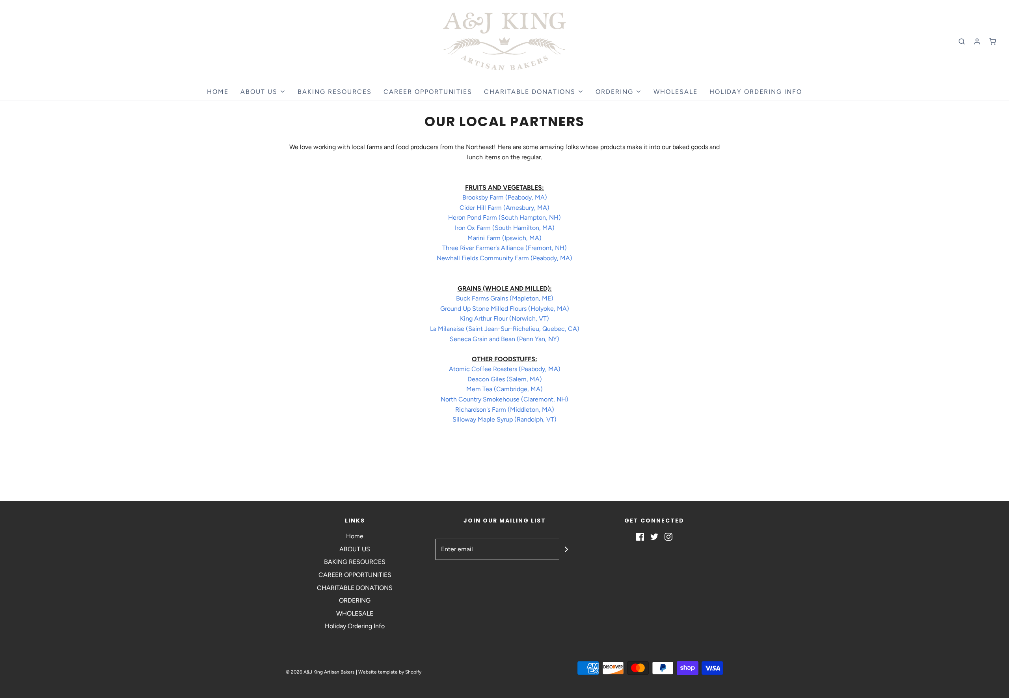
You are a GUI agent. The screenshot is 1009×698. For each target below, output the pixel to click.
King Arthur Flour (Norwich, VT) (504, 318)
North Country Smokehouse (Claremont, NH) (504, 399)
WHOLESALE (675, 91)
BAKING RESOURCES (335, 91)
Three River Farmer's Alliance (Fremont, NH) (504, 248)
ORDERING (354, 600)
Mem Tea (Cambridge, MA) (504, 389)
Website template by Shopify (389, 672)
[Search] (961, 41)
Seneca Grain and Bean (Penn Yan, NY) (504, 339)
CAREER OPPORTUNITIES (427, 91)
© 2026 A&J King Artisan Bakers (321, 672)
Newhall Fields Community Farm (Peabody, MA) (504, 258)
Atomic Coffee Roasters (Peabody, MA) (504, 369)
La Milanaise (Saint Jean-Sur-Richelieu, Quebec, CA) (504, 328)
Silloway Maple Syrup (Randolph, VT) (504, 419)
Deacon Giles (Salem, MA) (504, 379)
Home (218, 91)
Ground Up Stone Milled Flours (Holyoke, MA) (504, 308)
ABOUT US (354, 549)
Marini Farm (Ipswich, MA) (504, 238)
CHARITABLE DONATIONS (355, 588)
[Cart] (992, 41)
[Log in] (977, 41)
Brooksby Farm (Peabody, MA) (504, 197)
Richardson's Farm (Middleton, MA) (504, 409)
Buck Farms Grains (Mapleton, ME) (504, 298)
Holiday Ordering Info (755, 91)
